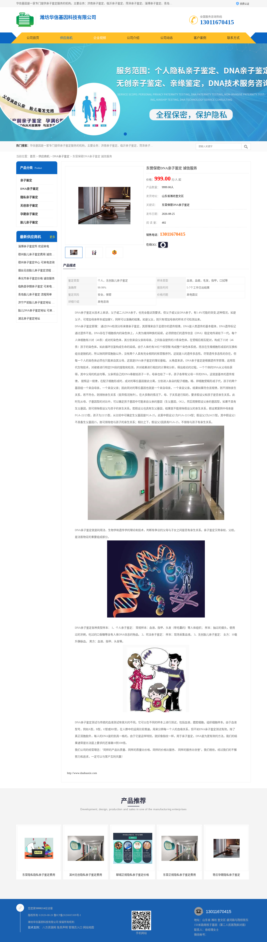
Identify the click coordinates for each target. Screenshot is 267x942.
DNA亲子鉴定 (61, 156)
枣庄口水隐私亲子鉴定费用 (226, 874)
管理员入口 (75, 927)
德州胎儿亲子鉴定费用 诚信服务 (36, 254)
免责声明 (62, 927)
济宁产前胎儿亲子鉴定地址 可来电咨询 (36, 302)
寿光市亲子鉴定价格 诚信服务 (36, 278)
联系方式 (233, 38)
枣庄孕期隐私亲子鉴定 (179, 874)
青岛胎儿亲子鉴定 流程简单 (35, 294)
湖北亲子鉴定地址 (29, 318)
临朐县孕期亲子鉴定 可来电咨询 (36, 286)
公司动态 (166, 38)
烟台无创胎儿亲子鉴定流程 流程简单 (36, 270)
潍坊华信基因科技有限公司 (43, 921)
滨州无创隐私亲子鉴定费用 (38, 874)
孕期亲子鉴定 (29, 214)
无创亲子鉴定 (29, 205)
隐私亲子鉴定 (29, 197)
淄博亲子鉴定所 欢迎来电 (33, 246)
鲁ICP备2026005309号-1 (67, 915)
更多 (52, 237)
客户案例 (200, 38)
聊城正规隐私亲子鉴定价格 (85, 874)
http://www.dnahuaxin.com (82, 773)
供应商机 (66, 38)
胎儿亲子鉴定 (29, 222)
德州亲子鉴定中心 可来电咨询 (36, 262)
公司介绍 (133, 38)
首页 (32, 156)
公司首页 (33, 38)
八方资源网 (49, 927)
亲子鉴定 (26, 180)
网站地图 (88, 927)
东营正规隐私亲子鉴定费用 (132, 874)
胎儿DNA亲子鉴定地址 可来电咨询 (36, 310)
